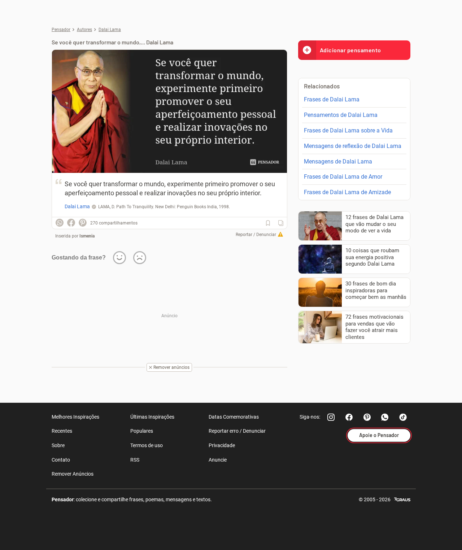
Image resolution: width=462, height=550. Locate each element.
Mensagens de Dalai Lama (338, 161)
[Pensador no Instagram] (331, 417)
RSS (134, 460)
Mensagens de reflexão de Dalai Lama (352, 146)
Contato (61, 460)
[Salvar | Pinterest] (83, 223)
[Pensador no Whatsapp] (385, 417)
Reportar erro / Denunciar (237, 431)
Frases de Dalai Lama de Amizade (347, 192)
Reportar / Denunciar (256, 234)
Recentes (62, 431)
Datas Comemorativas (234, 417)
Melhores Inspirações (75, 417)
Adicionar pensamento (350, 50)
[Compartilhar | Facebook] (71, 223)
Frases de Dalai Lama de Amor (343, 176)
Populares (141, 431)
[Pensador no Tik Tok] (403, 417)
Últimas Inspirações (152, 417)
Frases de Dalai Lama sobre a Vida (348, 130)
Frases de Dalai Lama (331, 99)
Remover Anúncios (72, 474)
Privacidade (222, 445)
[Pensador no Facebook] (349, 417)
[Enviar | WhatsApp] (60, 223)
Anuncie (218, 460)
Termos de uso (146, 445)
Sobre (58, 445)
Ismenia (87, 236)
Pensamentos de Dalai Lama (341, 115)
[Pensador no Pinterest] (367, 417)
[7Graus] (402, 499)
